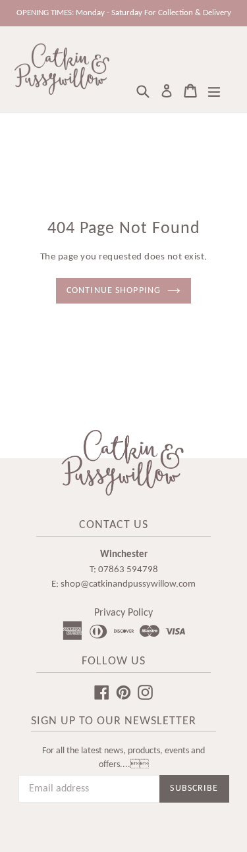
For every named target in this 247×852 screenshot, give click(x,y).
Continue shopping (114, 291)
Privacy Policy (123, 613)
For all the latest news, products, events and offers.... (123, 758)
